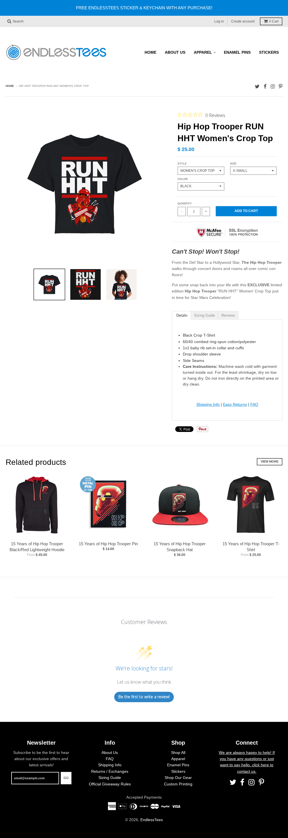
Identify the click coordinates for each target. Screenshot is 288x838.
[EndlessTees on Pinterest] (280, 86)
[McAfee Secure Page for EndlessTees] (227, 239)
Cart (273, 21)
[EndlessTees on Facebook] (265, 86)
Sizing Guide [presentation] (204, 315)
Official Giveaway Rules (110, 784)
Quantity (184, 203)
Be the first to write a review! (144, 696)
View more (269, 461)
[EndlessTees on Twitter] (257, 86)
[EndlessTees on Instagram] (273, 86)
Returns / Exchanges (109, 771)
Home (150, 52)
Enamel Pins (237, 52)
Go (66, 778)
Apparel (203, 52)
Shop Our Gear (178, 777)
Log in (219, 21)
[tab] (181, 315)
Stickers (269, 52)
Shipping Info (208, 404)
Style (182, 163)
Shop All (178, 752)
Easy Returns (235, 404)
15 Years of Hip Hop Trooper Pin (108, 543)
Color (182, 179)
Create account (243, 21)
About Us (175, 52)
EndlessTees (151, 819)
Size (233, 163)
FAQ (254, 404)
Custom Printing (178, 784)
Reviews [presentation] (228, 315)
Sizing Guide (109, 777)
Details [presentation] (181, 315)
